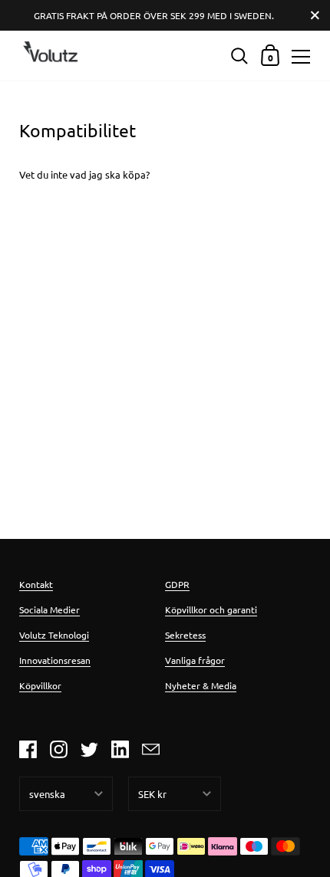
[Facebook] (27, 749)
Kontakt (36, 584)
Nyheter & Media (200, 685)
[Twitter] (89, 749)
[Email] (150, 749)
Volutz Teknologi (54, 635)
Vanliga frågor (195, 660)
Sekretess (185, 635)
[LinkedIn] (119, 749)
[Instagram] (58, 749)
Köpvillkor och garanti (211, 609)
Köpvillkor (40, 685)
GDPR (177, 584)
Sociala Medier (49, 609)
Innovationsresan (55, 660)
